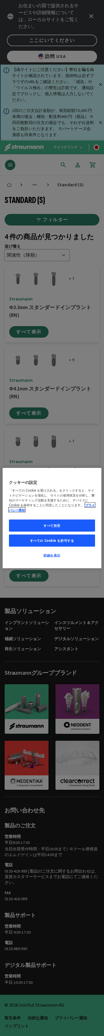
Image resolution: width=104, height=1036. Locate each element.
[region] (52, 518)
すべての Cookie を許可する (52, 540)
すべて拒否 (52, 525)
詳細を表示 (52, 555)
